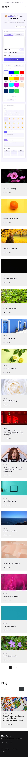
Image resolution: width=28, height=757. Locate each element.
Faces (8, 110)
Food (10, 112)
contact (15, 748)
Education (21, 114)
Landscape (9, 34)
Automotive (17, 110)
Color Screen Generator (14, 2)
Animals (12, 110)
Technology (7, 114)
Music (16, 114)
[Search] (21, 689)
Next (17, 667)
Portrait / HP (19, 34)
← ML (7, 152)
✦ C (14, 152)
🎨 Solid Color (9, 65)
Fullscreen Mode (21, 26)
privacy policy (6, 748)
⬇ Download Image (14, 59)
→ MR (21, 152)
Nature (17, 112)
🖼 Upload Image (19, 65)
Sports (6, 112)
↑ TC (14, 150)
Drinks (13, 112)
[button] (25, 7)
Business (12, 114)
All (5, 110)
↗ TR (21, 150)
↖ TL (7, 150)
